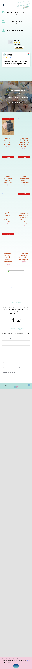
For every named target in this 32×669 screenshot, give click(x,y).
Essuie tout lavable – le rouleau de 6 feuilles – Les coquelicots (24, 142)
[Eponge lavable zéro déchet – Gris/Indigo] (24, 157)
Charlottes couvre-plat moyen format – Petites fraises (8, 258)
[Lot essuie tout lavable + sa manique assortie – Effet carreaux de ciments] (24, 194)
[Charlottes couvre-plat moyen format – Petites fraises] (8, 234)
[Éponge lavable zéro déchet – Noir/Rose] (8, 119)
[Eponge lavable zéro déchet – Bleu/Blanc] (8, 157)
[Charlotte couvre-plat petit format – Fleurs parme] (24, 234)
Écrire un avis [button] (19, 47)
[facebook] (13, 320)
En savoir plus (28, 660)
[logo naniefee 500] (23, 1)
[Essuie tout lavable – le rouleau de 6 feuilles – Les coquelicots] (24, 119)
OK (16, 666)
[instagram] (18, 320)
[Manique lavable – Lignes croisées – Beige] (8, 194)
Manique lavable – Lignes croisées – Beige (8, 217)
